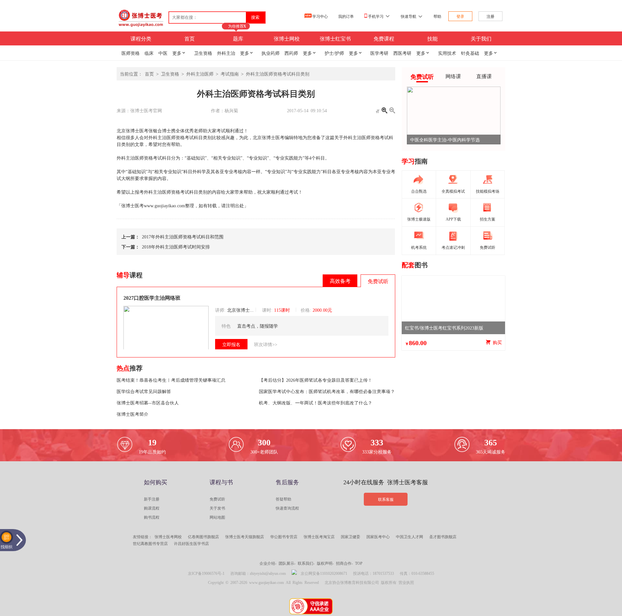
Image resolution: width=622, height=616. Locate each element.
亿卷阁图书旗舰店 (203, 536)
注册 (490, 16)
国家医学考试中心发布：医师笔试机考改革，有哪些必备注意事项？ (327, 391)
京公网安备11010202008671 (324, 573)
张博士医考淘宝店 (319, 536)
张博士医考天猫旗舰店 (244, 536)
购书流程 (151, 517)
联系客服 (386, 499)
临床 (149, 53)
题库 (238, 38)
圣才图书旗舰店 (442, 536)
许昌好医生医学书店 (191, 543)
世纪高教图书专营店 (150, 543)
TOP (359, 563)
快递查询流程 (287, 508)
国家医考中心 (378, 536)
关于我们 (481, 38)
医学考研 (379, 53)
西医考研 (402, 53)
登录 (460, 16)
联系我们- (306, 563)
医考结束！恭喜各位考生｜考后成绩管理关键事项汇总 (171, 380)
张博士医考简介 (132, 414)
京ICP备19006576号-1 (206, 573)
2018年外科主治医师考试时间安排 (175, 246)
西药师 (291, 53)
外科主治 (226, 53)
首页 (189, 38)
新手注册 (151, 499)
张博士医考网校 (168, 536)
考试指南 (230, 73)
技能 (432, 38)
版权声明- (325, 563)
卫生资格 (203, 53)
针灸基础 (470, 53)
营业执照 (406, 582)
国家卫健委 (350, 536)
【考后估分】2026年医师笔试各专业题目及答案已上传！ (315, 380)
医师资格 (130, 53)
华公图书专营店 (283, 536)
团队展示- (287, 563)
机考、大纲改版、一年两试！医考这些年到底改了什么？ (315, 402)
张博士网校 (287, 38)
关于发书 (217, 508)
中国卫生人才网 (409, 536)
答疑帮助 (283, 499)
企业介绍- (267, 563)
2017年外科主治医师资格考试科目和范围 (182, 236)
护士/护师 (334, 53)
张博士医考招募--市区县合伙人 (148, 402)
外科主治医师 (199, 73)
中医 (162, 53)
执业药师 (270, 53)
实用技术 (447, 53)
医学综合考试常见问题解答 (144, 391)
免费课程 (384, 38)
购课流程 (151, 508)
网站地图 (217, 517)
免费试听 (217, 499)
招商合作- (344, 563)
